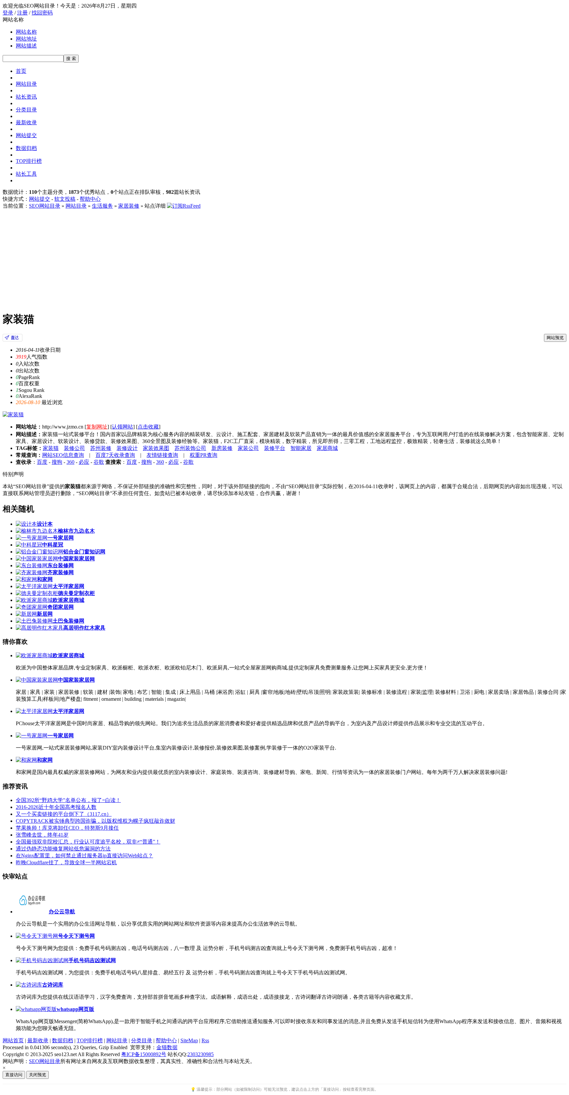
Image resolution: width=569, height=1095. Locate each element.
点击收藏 (148, 426)
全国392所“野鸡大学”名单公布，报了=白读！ (68, 800)
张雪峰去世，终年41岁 (42, 835)
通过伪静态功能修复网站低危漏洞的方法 (63, 848)
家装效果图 (156, 448)
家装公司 (248, 448)
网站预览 (555, 337)
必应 (84, 462)
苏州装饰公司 (190, 448)
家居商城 (327, 448)
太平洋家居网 (68, 711)
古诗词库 (52, 985)
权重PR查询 (203, 455)
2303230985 (200, 1054)
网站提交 (26, 135)
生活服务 (102, 206)
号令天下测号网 (76, 936)
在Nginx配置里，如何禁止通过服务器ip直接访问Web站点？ (84, 855)
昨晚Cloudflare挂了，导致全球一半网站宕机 (66, 862)
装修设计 (127, 448)
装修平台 (274, 448)
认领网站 (122, 426)
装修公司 (74, 448)
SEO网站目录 (44, 206)
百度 (42, 462)
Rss (205, 1040)
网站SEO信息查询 (63, 455)
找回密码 (42, 12)
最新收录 (26, 122)
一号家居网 (60, 735)
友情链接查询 (162, 455)
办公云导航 (62, 911)
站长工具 (26, 174)
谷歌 (99, 462)
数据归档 (26, 148)
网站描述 (26, 45)
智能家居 (301, 448)
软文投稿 (64, 199)
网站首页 (13, 1040)
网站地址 (26, 39)
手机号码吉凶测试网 (92, 960)
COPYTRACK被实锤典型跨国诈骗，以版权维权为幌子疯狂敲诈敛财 (95, 821)
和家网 (45, 760)
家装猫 (51, 448)
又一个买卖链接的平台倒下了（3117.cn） (64, 814)
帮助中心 (90, 199)
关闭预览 (37, 1074)
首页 (21, 71)
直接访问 (13, 1074)
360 (70, 462)
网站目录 (26, 84)
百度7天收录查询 (115, 455)
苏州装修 (100, 448)
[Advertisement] (284, 259)
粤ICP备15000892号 (143, 1054)
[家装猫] (12, 339)
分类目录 (26, 109)
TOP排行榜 (29, 161)
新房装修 (221, 448)
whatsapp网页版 (75, 1009)
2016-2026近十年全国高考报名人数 (56, 807)
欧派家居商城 (68, 655)
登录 (8, 12)
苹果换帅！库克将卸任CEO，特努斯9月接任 (67, 828)
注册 (22, 12)
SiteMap (189, 1040)
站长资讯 (26, 97)
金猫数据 (166, 1047)
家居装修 (128, 206)
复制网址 (96, 426)
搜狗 (57, 462)
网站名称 (26, 32)
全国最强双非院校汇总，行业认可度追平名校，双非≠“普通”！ (88, 841)
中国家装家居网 (76, 680)
